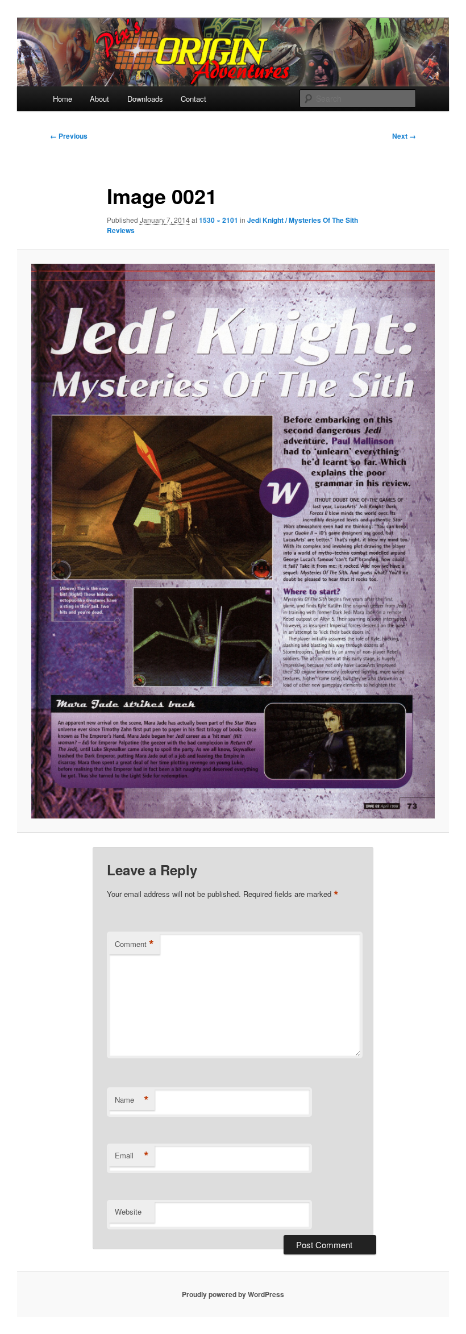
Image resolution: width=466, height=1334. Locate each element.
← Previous (69, 136)
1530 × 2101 (218, 220)
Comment (134, 944)
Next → (404, 136)
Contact (193, 98)
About (99, 98)
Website (128, 1211)
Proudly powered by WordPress (233, 1294)
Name (132, 1100)
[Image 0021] (233, 541)
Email (132, 1155)
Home (62, 98)
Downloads (145, 98)
